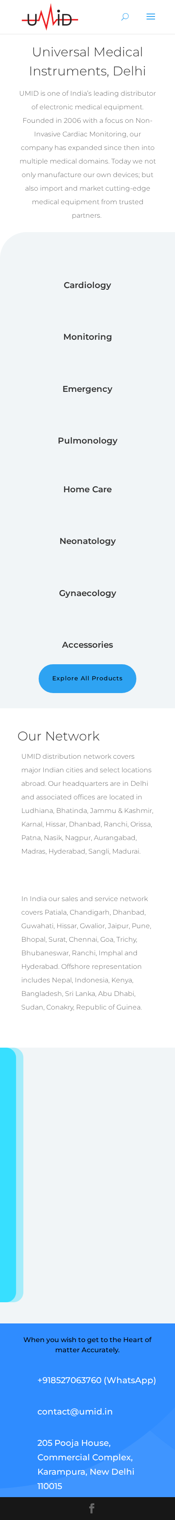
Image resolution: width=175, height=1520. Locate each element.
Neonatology (87, 541)
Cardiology (87, 285)
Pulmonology (88, 440)
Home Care (87, 489)
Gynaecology (87, 593)
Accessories (87, 645)
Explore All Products (87, 678)
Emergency (87, 389)
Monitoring (87, 337)
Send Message (119, 1268)
